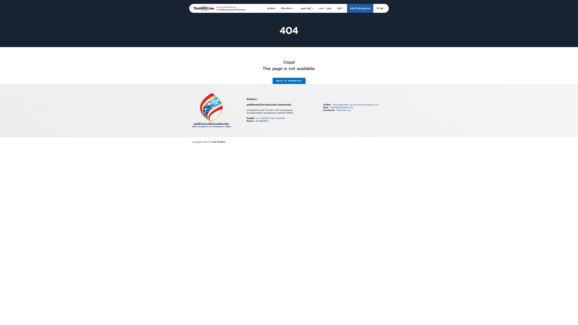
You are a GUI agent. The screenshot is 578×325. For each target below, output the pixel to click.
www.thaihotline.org (342, 104)
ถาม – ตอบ (325, 8)
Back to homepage (289, 80)
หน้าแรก (271, 8)
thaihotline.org (343, 110)
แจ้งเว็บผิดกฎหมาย (360, 8)
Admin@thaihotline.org (341, 107)
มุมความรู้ (306, 8)
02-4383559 (262, 118)
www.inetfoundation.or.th (366, 104)
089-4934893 (277, 118)
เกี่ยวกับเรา (286, 8)
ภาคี (339, 8)
